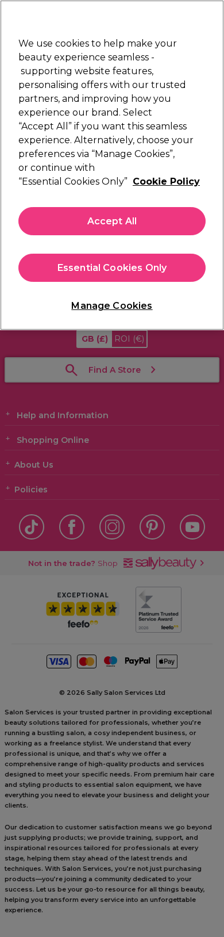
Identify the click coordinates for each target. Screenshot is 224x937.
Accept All (112, 221)
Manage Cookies (111, 305)
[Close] (210, 16)
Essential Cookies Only (112, 267)
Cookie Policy (166, 181)
